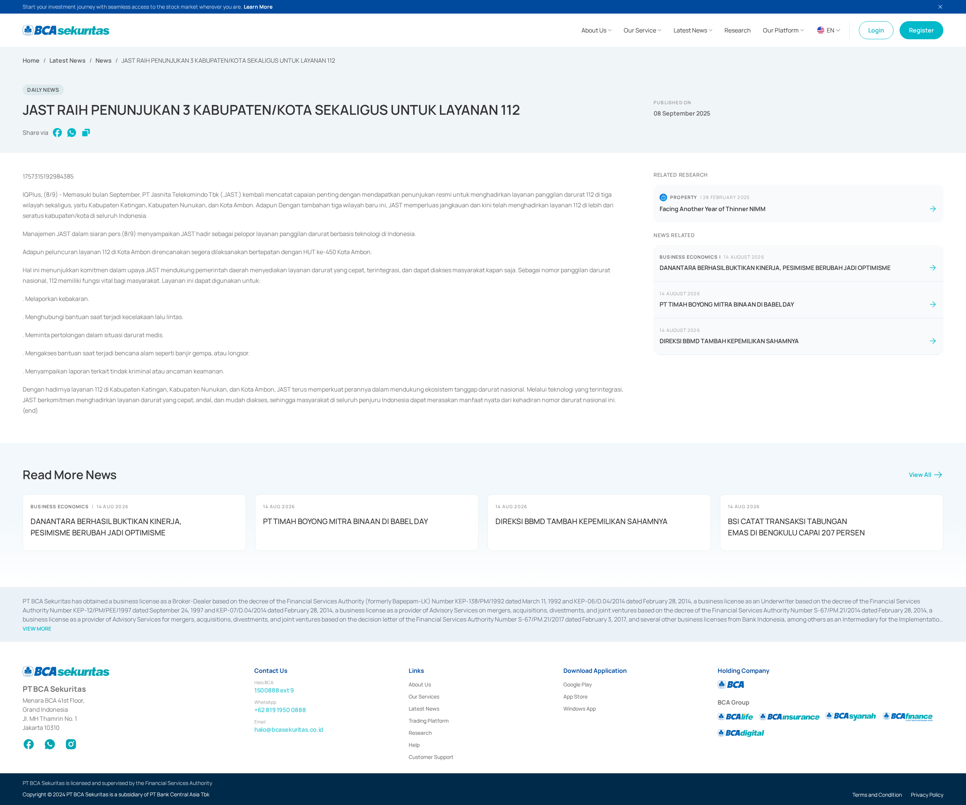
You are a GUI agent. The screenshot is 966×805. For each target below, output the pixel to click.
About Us (420, 684)
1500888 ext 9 (274, 690)
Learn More (258, 6)
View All (920, 474)
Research (420, 732)
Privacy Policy (927, 794)
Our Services (424, 696)
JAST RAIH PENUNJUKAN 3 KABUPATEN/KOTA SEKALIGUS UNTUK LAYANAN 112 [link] (228, 60)
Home (31, 60)
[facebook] (57, 132)
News (103, 60)
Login (876, 30)
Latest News (67, 60)
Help (414, 744)
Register (921, 30)
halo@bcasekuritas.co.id (288, 729)
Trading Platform (429, 720)
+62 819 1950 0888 (280, 710)
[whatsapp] (71, 132)
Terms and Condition (877, 794)
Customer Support (431, 756)
